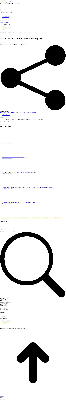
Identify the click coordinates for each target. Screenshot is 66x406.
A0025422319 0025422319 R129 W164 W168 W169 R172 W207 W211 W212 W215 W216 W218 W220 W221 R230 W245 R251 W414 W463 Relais (27, 187)
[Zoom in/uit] (0, 397)
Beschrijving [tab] (4, 114)
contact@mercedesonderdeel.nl (5, 1)
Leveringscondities (5, 322)
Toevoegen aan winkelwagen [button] (7, 142)
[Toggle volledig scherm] (1, 397)
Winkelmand (4, 314)
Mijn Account (4, 316)
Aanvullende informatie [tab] (6, 115)
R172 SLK (6, 44)
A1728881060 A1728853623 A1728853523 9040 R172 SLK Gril (13, 157)
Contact (3, 323)
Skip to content (2, 0)
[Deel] (2, 397)
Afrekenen (6, 22)
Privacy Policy (4, 321)
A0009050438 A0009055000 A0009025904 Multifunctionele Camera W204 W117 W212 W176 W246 (19, 202)
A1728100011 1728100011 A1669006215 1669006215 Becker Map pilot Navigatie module (17, 172)
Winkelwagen (2, 22)
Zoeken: (1, 231)
